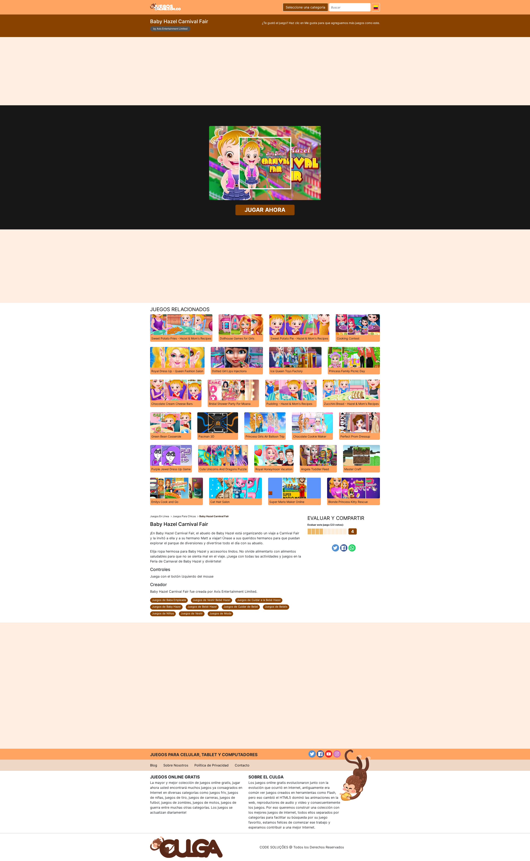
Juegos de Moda (220, 613)
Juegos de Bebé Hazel (202, 606)
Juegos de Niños (163, 613)
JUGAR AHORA (265, 210)
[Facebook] (343, 548)
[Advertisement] (265, 71)
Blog (153, 765)
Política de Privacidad (211, 765)
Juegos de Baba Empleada (169, 600)
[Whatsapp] (352, 548)
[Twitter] (335, 548)
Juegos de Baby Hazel (166, 606)
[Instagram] (337, 754)
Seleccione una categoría (305, 7)
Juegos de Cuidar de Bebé (241, 606)
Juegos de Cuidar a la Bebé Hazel (259, 600)
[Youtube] (328, 754)
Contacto (242, 765)
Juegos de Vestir (192, 613)
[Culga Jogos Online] (186, 847)
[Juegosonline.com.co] (165, 7)
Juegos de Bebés (276, 606)
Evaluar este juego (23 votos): (325, 524)
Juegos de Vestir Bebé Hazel (211, 600)
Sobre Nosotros (175, 765)
